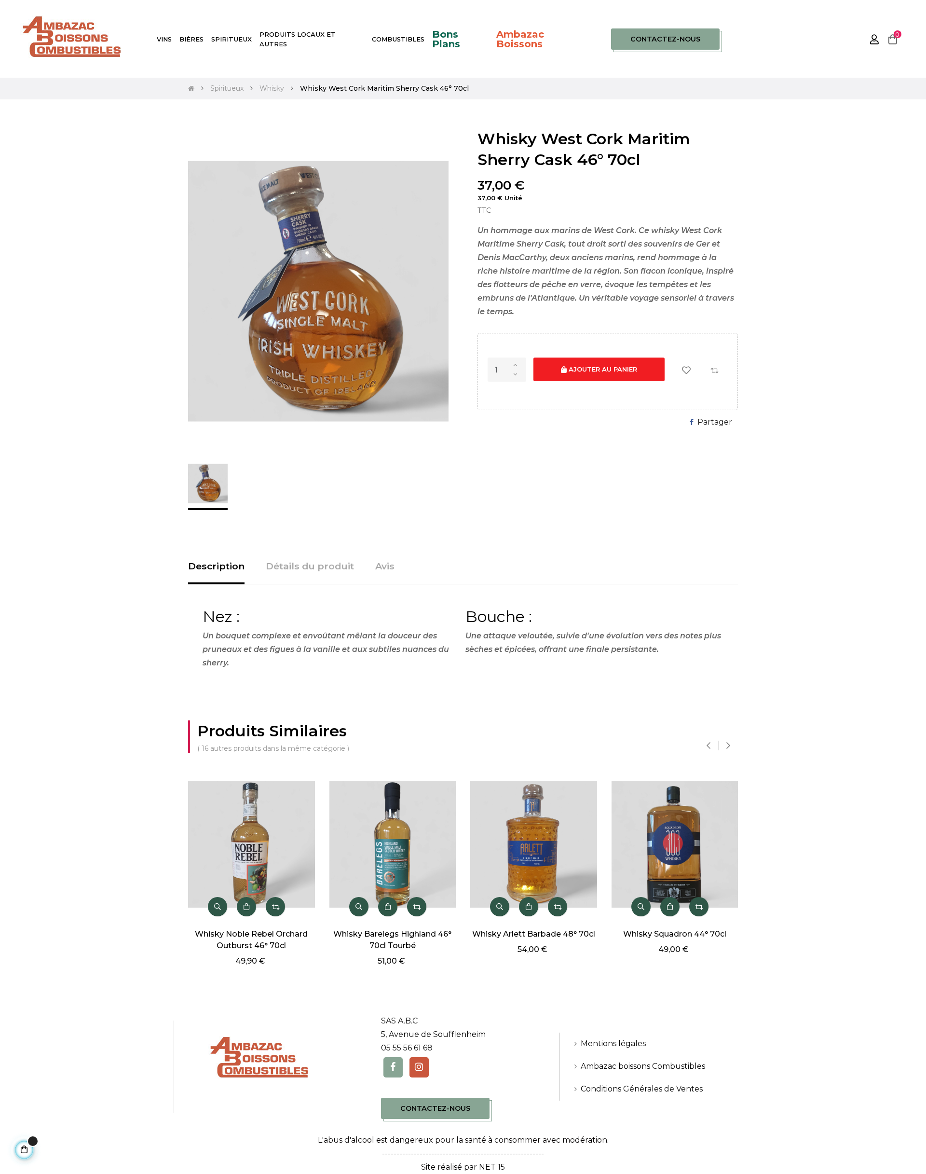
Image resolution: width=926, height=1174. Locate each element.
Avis (385, 566)
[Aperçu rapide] (217, 906)
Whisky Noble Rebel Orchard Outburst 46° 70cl (251, 939)
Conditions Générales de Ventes (642, 1088)
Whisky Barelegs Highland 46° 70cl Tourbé (392, 939)
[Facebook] (393, 1067)
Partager (714, 422)
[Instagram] (419, 1067)
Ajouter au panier (602, 369)
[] (246, 906)
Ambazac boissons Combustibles (643, 1066)
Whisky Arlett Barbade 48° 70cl (533, 934)
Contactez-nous (665, 39)
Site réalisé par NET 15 (463, 1167)
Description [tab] (216, 566)
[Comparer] (714, 370)
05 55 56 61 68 (407, 1047)
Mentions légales (613, 1043)
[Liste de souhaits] (686, 370)
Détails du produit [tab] (310, 566)
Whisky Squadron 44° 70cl (674, 934)
